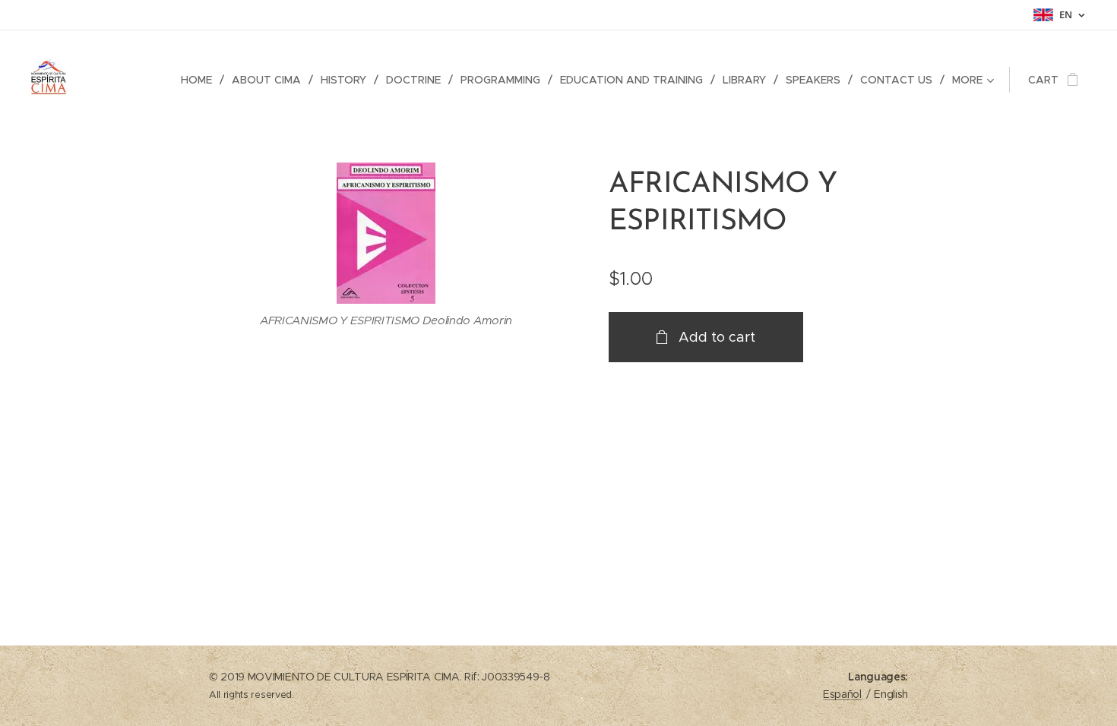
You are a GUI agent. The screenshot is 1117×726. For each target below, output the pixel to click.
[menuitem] (200, 80)
